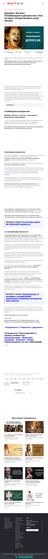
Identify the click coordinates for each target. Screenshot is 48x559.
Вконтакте (27, 337)
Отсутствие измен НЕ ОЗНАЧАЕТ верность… (23, 223)
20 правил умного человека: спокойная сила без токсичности (13, 458)
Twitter (30, 340)
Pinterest (20, 340)
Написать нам (29, 520)
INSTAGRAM (36, 342)
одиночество (37, 373)
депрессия (7, 373)
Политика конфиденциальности (25, 557)
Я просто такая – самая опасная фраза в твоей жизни (33, 435)
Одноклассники (12, 337)
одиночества (19, 128)
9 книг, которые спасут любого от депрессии (34, 503)
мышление (7, 174)
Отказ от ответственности (32, 521)
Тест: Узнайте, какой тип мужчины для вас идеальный (13, 435)
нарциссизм (35, 122)
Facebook (9, 340)
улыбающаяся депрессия (26, 374)
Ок (16, 557)
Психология (21, 9)
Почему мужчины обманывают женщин (12, 481)
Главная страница (8, 9)
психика (6, 374)
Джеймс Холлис (14, 373)
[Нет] (46, 555)
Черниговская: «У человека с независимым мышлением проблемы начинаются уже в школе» (24, 297)
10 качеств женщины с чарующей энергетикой (34, 458)
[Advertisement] (24, 75)
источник (6, 345)
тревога (18, 374)
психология (12, 374)
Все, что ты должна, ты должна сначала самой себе (12, 503)
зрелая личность (23, 373)
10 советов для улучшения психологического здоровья (32, 481)
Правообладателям (30, 525)
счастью (6, 89)
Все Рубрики (15, 9)
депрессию (20, 185)
